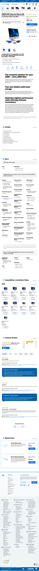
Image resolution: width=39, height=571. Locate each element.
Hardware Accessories (31, 512)
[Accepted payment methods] (29, 569)
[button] (13, 22)
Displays (29, 518)
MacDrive (17, 519)
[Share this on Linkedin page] (30, 36)
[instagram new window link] (22, 485)
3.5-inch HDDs (5, 507)
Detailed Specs (6, 297)
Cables (4, 555)
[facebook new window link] (20, 485)
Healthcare (30, 540)
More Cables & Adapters (19, 542)
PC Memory (17, 547)
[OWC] (5, 4)
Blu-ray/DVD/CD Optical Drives (7, 526)
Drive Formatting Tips (31, 550)
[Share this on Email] (36, 36)
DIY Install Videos (30, 547)
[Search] (24, 4)
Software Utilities (18, 521)
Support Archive (30, 551)
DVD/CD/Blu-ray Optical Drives (7, 510)
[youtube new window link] (24, 485)
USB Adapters (18, 534)
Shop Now (32, 448)
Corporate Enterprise (31, 534)
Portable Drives (5, 518)
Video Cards (30, 519)
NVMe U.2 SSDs (5, 506)
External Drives (6, 514)
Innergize (17, 518)
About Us (9, 477)
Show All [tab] (4, 353)
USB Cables (17, 533)
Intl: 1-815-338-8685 (33, 1)
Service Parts (30, 514)
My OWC (17, 520)
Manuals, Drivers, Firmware (32, 548)
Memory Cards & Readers (20, 499)
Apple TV (4, 541)
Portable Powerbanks (19, 508)
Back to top (35, 127)
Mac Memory (18, 546)
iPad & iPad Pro (5, 538)
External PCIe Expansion (32, 501)
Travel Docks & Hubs (6, 551)
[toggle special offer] (23, 22)
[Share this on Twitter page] (31, 36)
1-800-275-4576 (27, 1)
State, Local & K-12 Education (32, 536)
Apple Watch (5, 540)
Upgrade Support (31, 544)
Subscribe (34, 482)
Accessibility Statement (11, 484)
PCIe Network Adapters (31, 506)
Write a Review (4, 348)
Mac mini (4, 537)
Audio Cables (18, 540)
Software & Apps (19, 511)
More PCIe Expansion (31, 507)
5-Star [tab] (10, 353)
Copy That (17, 513)
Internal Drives (5, 499)
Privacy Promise (10, 491)
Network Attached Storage (7, 522)
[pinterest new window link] (28, 485)
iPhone (4, 539)
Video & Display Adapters (7, 554)
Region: (21, 1)
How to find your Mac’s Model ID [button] (31, 284)
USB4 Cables (18, 529)
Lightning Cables (18, 535)
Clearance (29, 529)
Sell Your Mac (5, 545)
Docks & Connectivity (7, 547)
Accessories (30, 509)
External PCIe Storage (31, 502)
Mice (29, 521)
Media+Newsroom (10, 490)
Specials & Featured (31, 528)
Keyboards (29, 520)
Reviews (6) (34, 14)
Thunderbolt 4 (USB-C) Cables (20, 527)
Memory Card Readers (19, 502)
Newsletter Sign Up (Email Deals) (32, 527)
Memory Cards (18, 501)
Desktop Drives (5, 516)
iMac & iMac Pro (5, 533)
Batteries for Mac (18, 506)
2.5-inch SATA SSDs (6, 502)
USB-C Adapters (18, 532)
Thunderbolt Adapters (19, 528)
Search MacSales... (15, 4)
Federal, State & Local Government (31, 542)
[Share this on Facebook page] (33, 36)
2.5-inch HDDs (5, 508)
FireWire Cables (18, 541)
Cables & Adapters (19, 524)
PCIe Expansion (31, 499)
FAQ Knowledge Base (31, 549)
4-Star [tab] (15, 353)
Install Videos (6, 299)
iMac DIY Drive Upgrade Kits (7, 511)
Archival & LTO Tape (6, 524)
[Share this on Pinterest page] (35, 36)
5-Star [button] (24, 341)
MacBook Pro (5, 531)
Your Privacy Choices (5, 570)
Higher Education (30, 535)
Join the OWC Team (11, 488)
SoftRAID (17, 522)
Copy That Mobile (18, 514)
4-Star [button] (24, 343)
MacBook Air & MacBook (7, 532)
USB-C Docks (5, 552)
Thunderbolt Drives (6, 517)
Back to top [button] (35, 338)
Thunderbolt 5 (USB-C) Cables (20, 526)
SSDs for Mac (5, 501)
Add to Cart (32, 24)
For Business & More (13, 1)
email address (23, 482)
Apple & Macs (5, 529)
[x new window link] (26, 485)
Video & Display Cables (19, 536)
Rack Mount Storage (6, 523)
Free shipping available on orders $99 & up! (6, 1)
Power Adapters (18, 507)
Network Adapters (6, 553)
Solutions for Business (32, 531)
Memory (17, 544)
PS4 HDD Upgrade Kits (6, 512)
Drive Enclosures (5, 527)
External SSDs (5, 521)
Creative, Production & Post (32, 533)
